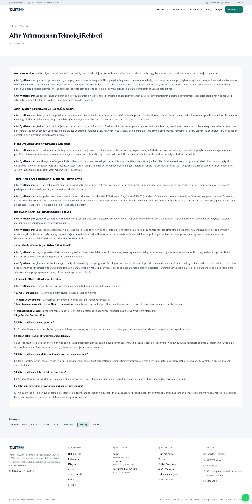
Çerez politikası (76, 474)
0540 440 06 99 (36, 2)
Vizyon (71, 469)
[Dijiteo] (16, 9)
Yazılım (95, 424)
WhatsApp (212, 465)
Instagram (16, 471)
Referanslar (227, 2)
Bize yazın (235, 9)
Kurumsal (161, 9)
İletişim (240, 2)
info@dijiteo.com (19, 2)
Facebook (30, 471)
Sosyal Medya (68, 424)
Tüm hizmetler (166, 454)
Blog (208, 9)
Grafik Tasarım (166, 469)
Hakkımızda (214, 2)
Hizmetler (194, 9)
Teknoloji (23, 26)
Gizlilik (72, 485)
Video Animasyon (167, 474)
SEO (56, 424)
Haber (46, 424)
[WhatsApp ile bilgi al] (245, 497)
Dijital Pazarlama (19, 424)
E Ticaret (35, 424)
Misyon (72, 464)
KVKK (71, 479)
